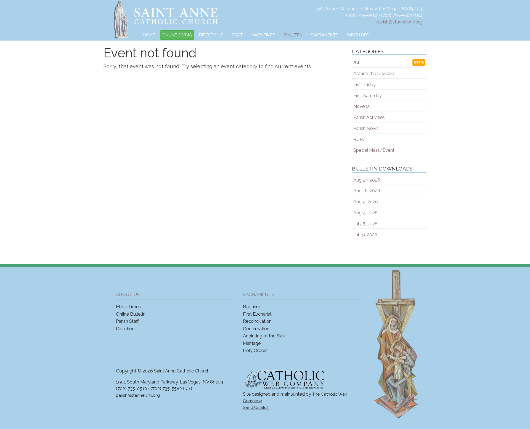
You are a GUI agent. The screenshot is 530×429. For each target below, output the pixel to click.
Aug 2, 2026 (365, 212)
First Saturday (367, 95)
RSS (417, 62)
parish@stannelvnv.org (399, 22)
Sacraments (324, 35)
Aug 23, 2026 (366, 180)
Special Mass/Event (373, 150)
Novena (361, 106)
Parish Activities (369, 117)
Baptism (251, 306)
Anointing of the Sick (264, 336)
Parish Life (357, 35)
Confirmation (256, 328)
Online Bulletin (130, 314)
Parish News (366, 128)
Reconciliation (257, 321)
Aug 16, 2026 (366, 190)
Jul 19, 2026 (365, 234)
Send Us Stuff (256, 407)
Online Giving (177, 35)
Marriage (252, 343)
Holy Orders (255, 350)
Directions (211, 35)
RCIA (358, 139)
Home (149, 35)
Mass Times (263, 35)
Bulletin (293, 35)
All (356, 62)
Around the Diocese (373, 73)
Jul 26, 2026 (365, 224)
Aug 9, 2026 (365, 201)
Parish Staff (127, 321)
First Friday (364, 84)
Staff (237, 35)
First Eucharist (257, 314)
